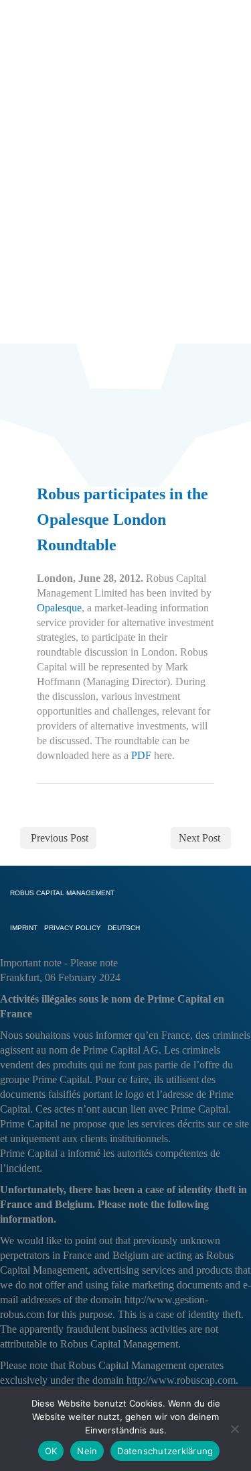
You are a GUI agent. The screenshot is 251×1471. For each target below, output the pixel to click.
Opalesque (59, 607)
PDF (141, 755)
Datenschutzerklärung (165, 1450)
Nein (87, 1450)
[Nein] (234, 1428)
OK (51, 1450)
